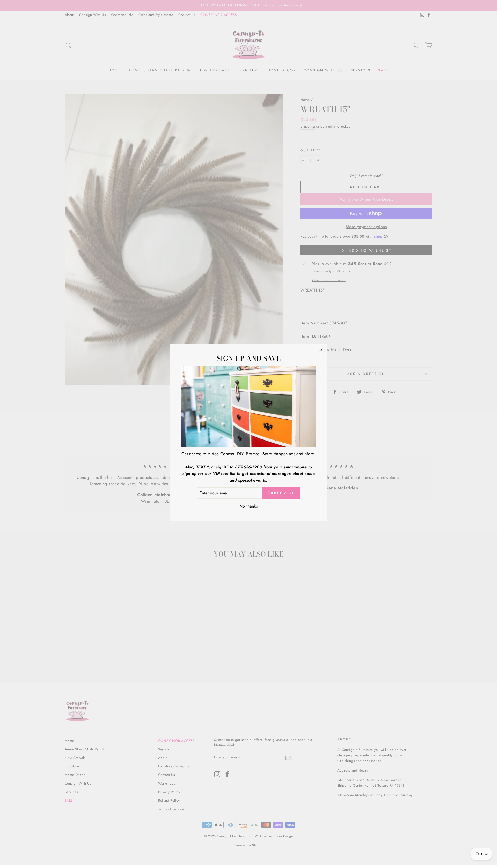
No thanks (248, 506)
